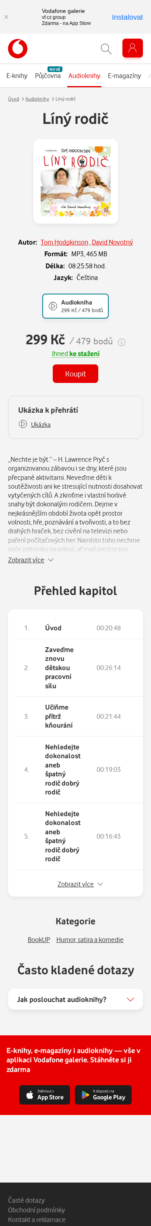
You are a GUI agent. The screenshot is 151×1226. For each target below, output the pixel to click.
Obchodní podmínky (36, 1209)
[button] (34, 424)
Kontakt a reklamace (37, 1219)
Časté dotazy (26, 1200)
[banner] (17, 48)
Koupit (75, 373)
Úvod (13, 99)
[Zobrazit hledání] (106, 49)
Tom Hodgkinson (64, 242)
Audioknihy (37, 99)
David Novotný (112, 242)
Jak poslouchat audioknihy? (61, 999)
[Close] (6, 16)
